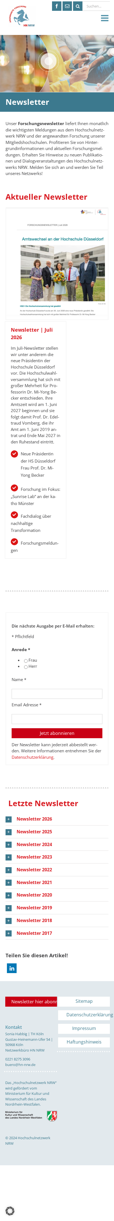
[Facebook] (56, 6)
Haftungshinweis (84, 1042)
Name (19, 679)
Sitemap (84, 1001)
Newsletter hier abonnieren (34, 1002)
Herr (32, 666)
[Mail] (67, 6)
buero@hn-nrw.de (20, 1064)
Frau (32, 660)
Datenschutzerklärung (32, 757)
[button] (57, 819)
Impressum (84, 1028)
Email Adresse (27, 704)
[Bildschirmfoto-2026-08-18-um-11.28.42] (57, 210)
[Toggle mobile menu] (105, 18)
